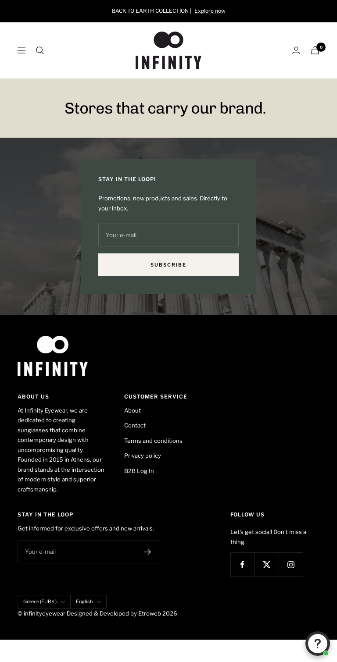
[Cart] (315, 50)
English (84, 601)
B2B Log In (139, 470)
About (132, 410)
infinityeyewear (44, 613)
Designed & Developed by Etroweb (114, 613)
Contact (135, 425)
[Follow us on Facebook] (242, 564)
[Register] (147, 552)
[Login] (296, 50)
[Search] (40, 50)
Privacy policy (142, 455)
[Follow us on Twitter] (267, 564)
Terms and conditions (153, 440)
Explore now (210, 10)
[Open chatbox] (317, 643)
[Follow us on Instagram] (291, 564)
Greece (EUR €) (40, 601)
